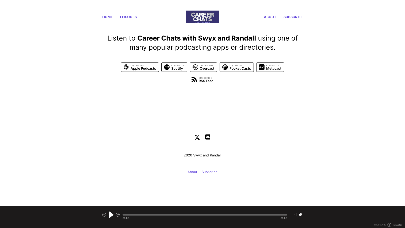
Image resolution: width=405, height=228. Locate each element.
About (270, 17)
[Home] (202, 17)
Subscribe (293, 17)
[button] (205, 215)
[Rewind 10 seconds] (104, 215)
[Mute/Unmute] (300, 214)
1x (293, 214)
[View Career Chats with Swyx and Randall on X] (197, 137)
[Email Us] (207, 136)
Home (107, 17)
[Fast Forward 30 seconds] (118, 215)
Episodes (128, 17)
